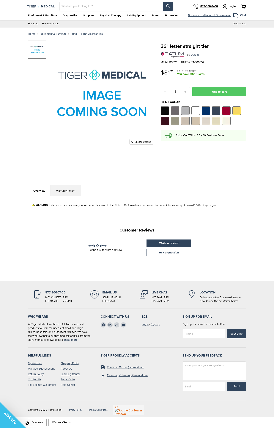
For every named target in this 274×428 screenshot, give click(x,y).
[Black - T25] (165, 110)
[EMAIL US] (105, 296)
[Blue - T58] (206, 110)
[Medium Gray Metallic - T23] (175, 110)
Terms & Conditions (97, 410)
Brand (156, 15)
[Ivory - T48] (226, 121)
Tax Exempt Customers (42, 385)
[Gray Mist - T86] (206, 121)
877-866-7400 (209, 6)
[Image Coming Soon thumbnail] (37, 50)
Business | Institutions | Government (209, 15)
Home (31, 34)
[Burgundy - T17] (165, 121)
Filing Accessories (92, 34)
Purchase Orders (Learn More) (125, 367)
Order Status (239, 23)
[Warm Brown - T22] (185, 121)
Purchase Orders (50, 23)
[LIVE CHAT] (154, 296)
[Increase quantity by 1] (185, 91)
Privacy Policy (75, 410)
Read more (71, 340)
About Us (66, 369)
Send (236, 386)
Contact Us (34, 379)
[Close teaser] (27, 423)
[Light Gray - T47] (185, 110)
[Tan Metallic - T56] (175, 121)
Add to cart (219, 92)
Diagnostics (70, 15)
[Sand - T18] (195, 121)
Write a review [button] (169, 243)
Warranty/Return (65, 191)
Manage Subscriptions (41, 369)
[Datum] (172, 55)
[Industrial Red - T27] (226, 110)
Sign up (155, 324)
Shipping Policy (70, 363)
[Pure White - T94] (195, 110)
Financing (33, 23)
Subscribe (236, 334)
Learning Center (70, 374)
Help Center (68, 385)
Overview (39, 191)
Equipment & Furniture (42, 15)
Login (145, 324)
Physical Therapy (110, 15)
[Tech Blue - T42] (216, 110)
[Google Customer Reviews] (128, 410)
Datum (195, 55)
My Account (35, 363)
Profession (172, 15)
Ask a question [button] (169, 252)
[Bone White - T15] (216, 121)
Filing (74, 34)
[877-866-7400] (52, 296)
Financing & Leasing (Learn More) (127, 375)
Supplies (88, 15)
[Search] (168, 6)
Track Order (68, 379)
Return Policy (36, 374)
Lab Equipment (136, 15)
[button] (13, 415)
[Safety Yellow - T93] (236, 110)
